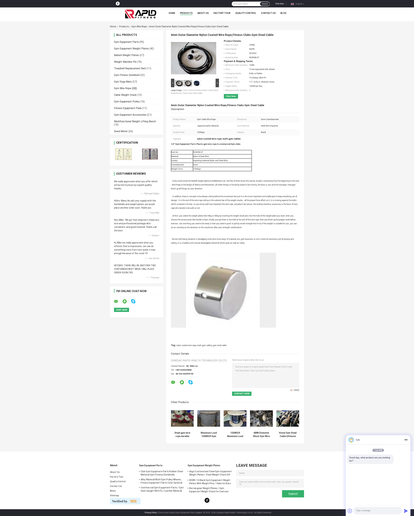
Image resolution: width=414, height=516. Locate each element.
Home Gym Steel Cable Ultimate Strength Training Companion (288, 435)
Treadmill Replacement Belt (130, 68)
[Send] (406, 510)
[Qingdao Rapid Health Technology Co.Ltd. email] (118, 301)
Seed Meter (121, 131)
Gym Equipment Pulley (127, 101)
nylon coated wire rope (186, 345)
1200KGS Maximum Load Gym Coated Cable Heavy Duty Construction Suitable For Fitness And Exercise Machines (235, 435)
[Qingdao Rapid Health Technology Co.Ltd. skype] (135, 301)
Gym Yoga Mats (123, 81)
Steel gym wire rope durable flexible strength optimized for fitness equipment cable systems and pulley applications (182, 435)
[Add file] (350, 510)
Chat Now (279, 4)
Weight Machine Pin (125, 61)
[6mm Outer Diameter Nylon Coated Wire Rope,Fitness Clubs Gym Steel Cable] (193, 58)
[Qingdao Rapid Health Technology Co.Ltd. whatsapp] (127, 301)
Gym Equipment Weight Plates (131, 48)
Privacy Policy (151, 512)
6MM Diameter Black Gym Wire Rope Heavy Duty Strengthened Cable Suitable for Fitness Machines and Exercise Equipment (261, 435)
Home (172, 13)
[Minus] (406, 440)
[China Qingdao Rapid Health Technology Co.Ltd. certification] (123, 154)
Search (265, 4)
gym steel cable (219, 345)
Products (186, 13)
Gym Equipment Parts (126, 41)
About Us (203, 13)
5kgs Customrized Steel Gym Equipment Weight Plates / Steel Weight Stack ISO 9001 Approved (210, 473)
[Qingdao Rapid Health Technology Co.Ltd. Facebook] (118, 4)
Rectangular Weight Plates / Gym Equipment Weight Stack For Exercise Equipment (209, 490)
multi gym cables (204, 345)
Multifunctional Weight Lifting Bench (135, 121)
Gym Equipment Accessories (130, 114)
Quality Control (245, 13)
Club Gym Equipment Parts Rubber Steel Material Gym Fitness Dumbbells (162, 473)
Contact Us (268, 13)
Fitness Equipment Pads (128, 108)
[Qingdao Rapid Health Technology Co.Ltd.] (140, 14)
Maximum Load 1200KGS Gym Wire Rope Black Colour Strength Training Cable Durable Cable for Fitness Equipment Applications (208, 435)
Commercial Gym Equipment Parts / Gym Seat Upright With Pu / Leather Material (162, 489)
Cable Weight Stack (125, 94)
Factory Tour (221, 13)
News (113, 491)
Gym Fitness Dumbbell (127, 75)
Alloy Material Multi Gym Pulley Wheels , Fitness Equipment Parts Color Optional (161, 481)
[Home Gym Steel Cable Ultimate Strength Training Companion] (287, 418)
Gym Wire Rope (139, 26)
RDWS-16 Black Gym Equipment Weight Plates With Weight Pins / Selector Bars (210, 482)
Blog (283, 13)
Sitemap (114, 495)
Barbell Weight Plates (126, 55)
